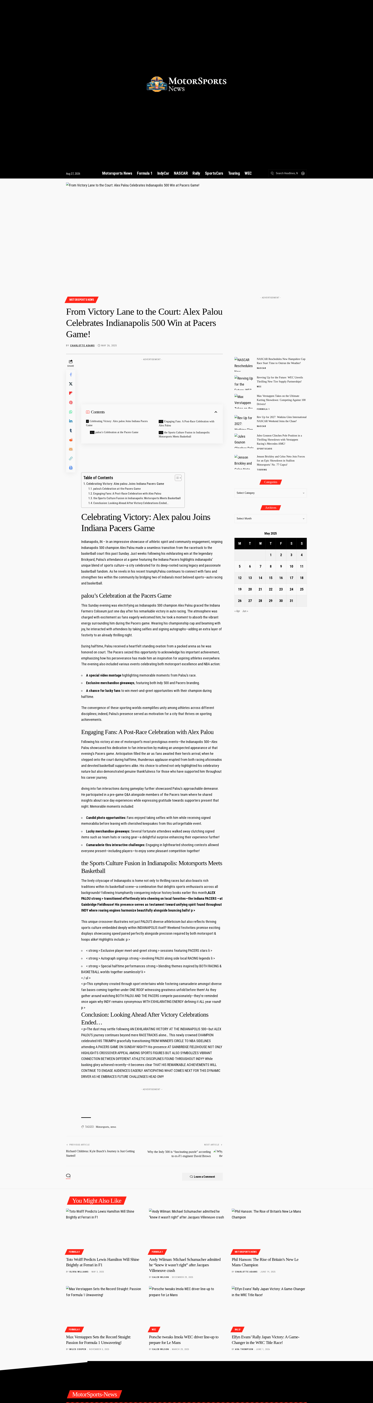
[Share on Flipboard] (70, 393)
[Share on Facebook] (70, 374)
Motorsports (102, 1126)
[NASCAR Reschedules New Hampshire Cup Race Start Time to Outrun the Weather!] (244, 364)
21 (260, 589)
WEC (259, 386)
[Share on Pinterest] (70, 402)
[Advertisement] (152, 371)
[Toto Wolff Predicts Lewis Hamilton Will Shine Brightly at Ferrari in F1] (103, 1231)
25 (301, 589)
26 (239, 601)
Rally (238, 1329)
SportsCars (264, 449)
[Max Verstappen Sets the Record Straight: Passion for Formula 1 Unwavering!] (103, 1308)
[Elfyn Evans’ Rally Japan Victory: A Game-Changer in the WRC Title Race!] (269, 1308)
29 (270, 601)
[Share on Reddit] (70, 439)
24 (291, 589)
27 (250, 601)
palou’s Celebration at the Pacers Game (116, 432)
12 (239, 578)
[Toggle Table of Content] (176, 478)
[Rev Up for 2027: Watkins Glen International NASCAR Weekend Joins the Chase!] (244, 422)
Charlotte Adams (82, 345)
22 (270, 589)
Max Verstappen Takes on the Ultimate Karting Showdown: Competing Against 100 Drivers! (281, 400)
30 (281, 601)
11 (301, 566)
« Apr (237, 611)
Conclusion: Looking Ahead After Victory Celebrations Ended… (130, 503)
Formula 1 (263, 409)
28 (260, 601)
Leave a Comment (204, 1176)
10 (291, 566)
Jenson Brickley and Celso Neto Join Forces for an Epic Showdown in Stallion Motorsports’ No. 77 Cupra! (281, 460)
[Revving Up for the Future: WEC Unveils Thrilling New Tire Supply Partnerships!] (244, 382)
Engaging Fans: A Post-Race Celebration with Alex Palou (186, 423)
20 (250, 589)
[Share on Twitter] (70, 383)
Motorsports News (81, 299)
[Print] (70, 467)
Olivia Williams (79, 1272)
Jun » (245, 611)
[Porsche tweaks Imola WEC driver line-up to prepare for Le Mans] (186, 1308)
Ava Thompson (244, 1349)
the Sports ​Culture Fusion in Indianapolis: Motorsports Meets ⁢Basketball (184, 434)
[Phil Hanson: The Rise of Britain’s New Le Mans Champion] (269, 1231)
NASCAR (261, 368)
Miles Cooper (77, 1349)
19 (239, 589)
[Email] (70, 449)
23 (281, 589)
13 (250, 578)
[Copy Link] (70, 458)
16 (281, 578)
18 (301, 578)
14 (260, 578)
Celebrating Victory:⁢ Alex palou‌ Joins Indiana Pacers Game (117, 423)
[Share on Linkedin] (70, 421)
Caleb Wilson (160, 1277)
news (113, 1126)
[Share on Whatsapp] (70, 411)
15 (270, 578)
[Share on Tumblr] (70, 430)
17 (291, 578)
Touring (262, 470)
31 (291, 601)
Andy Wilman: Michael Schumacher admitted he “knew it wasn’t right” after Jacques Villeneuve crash (184, 1265)
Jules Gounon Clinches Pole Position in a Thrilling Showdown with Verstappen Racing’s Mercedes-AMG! (279, 439)
